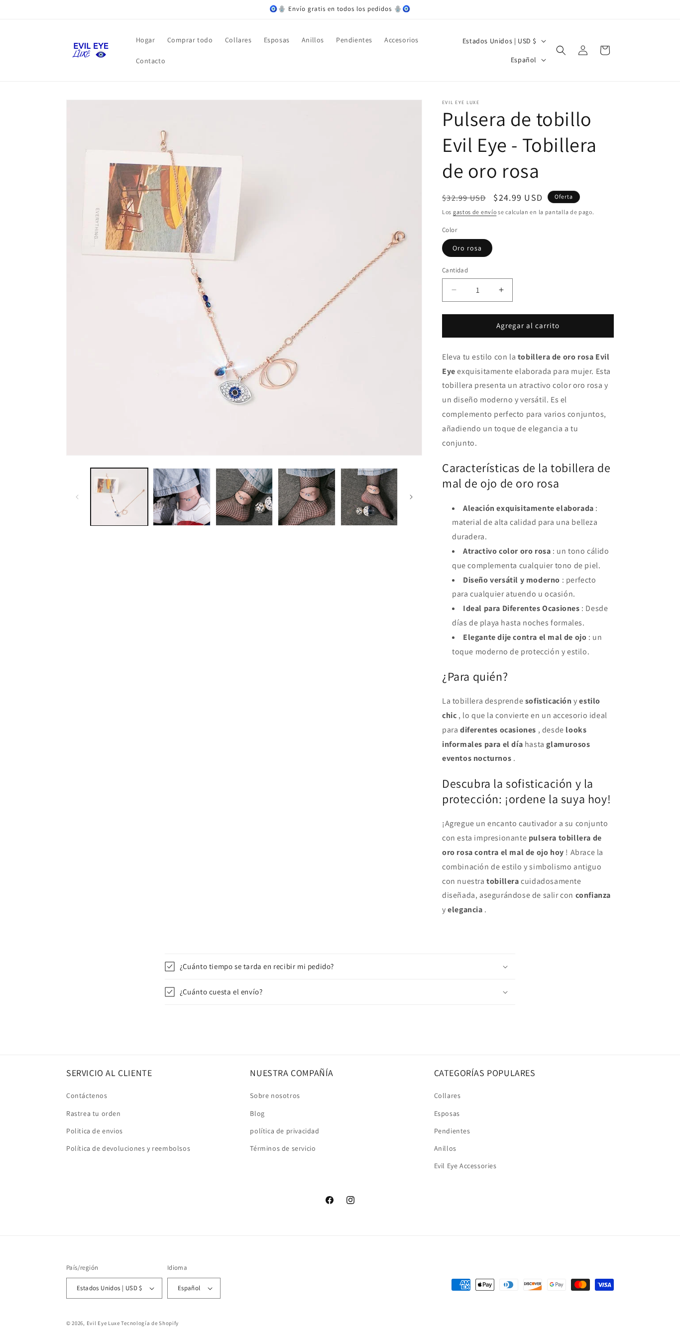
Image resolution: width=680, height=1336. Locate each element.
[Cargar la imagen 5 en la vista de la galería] (369, 496)
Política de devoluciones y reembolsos (128, 1148)
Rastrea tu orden (93, 1113)
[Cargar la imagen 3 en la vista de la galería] (244, 496)
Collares (447, 1095)
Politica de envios (94, 1130)
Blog (257, 1113)
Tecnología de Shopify (150, 1323)
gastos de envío (475, 212)
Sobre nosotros (275, 1095)
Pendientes (452, 1130)
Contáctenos (87, 1095)
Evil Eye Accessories (465, 1165)
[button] (561, 50)
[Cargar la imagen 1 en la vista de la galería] (119, 496)
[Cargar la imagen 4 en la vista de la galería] (306, 496)
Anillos (445, 1148)
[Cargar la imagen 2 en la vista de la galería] (181, 496)
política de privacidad (284, 1130)
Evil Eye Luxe (103, 1323)
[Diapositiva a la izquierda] (77, 497)
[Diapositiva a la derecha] (411, 497)
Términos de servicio (283, 1148)
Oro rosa (467, 247)
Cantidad (455, 270)
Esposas (447, 1113)
